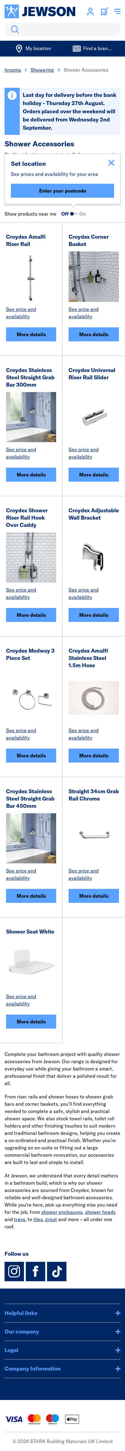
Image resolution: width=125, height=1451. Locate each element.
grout (51, 1219)
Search (14, 29)
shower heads (100, 1212)
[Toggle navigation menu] (117, 11)
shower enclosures (62, 1212)
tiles (38, 1219)
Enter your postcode (62, 191)
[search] (62, 29)
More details (31, 334)
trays (19, 1219)
